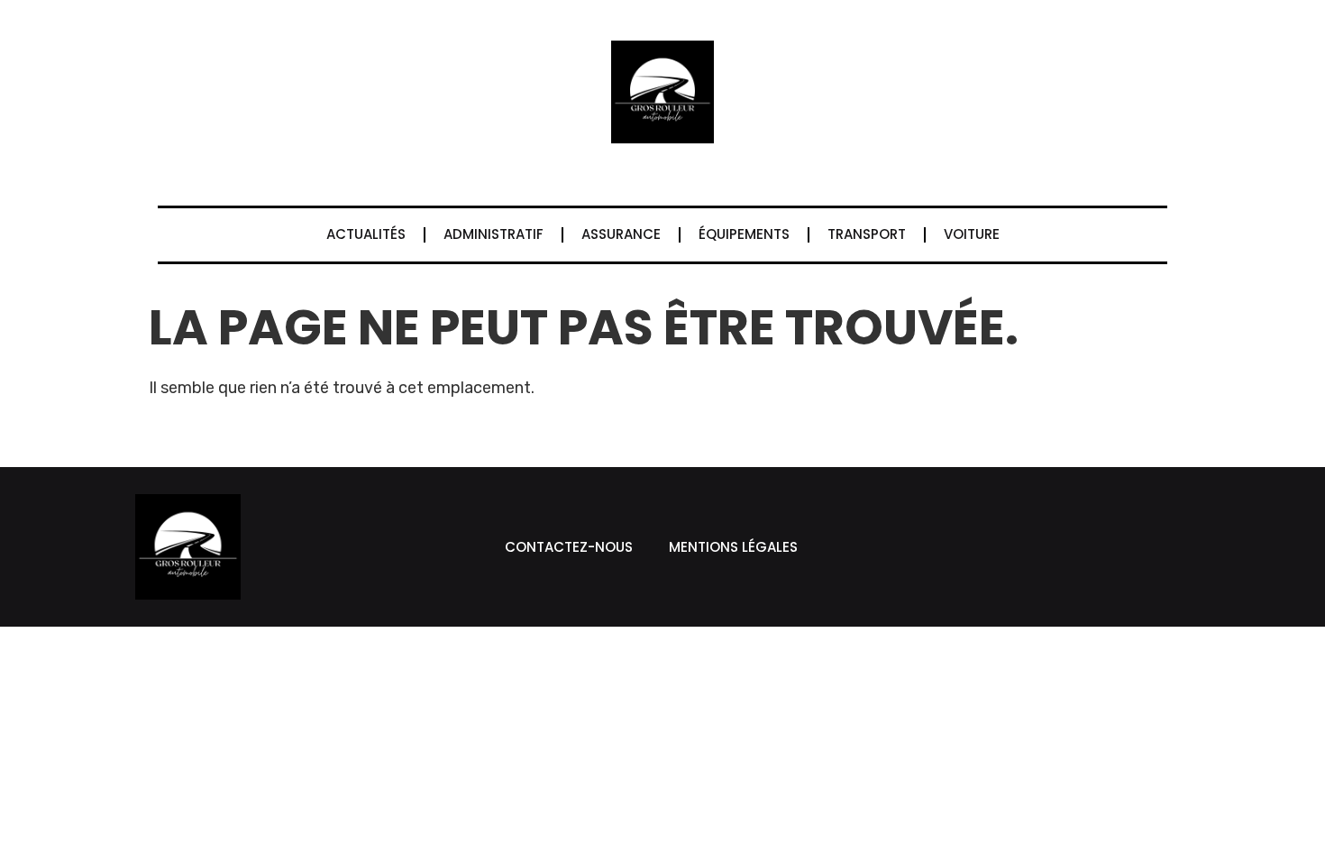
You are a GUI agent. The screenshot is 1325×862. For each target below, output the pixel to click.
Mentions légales (733, 546)
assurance (621, 234)
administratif (493, 234)
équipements (744, 234)
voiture (972, 234)
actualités (366, 234)
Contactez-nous (569, 546)
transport (866, 234)
